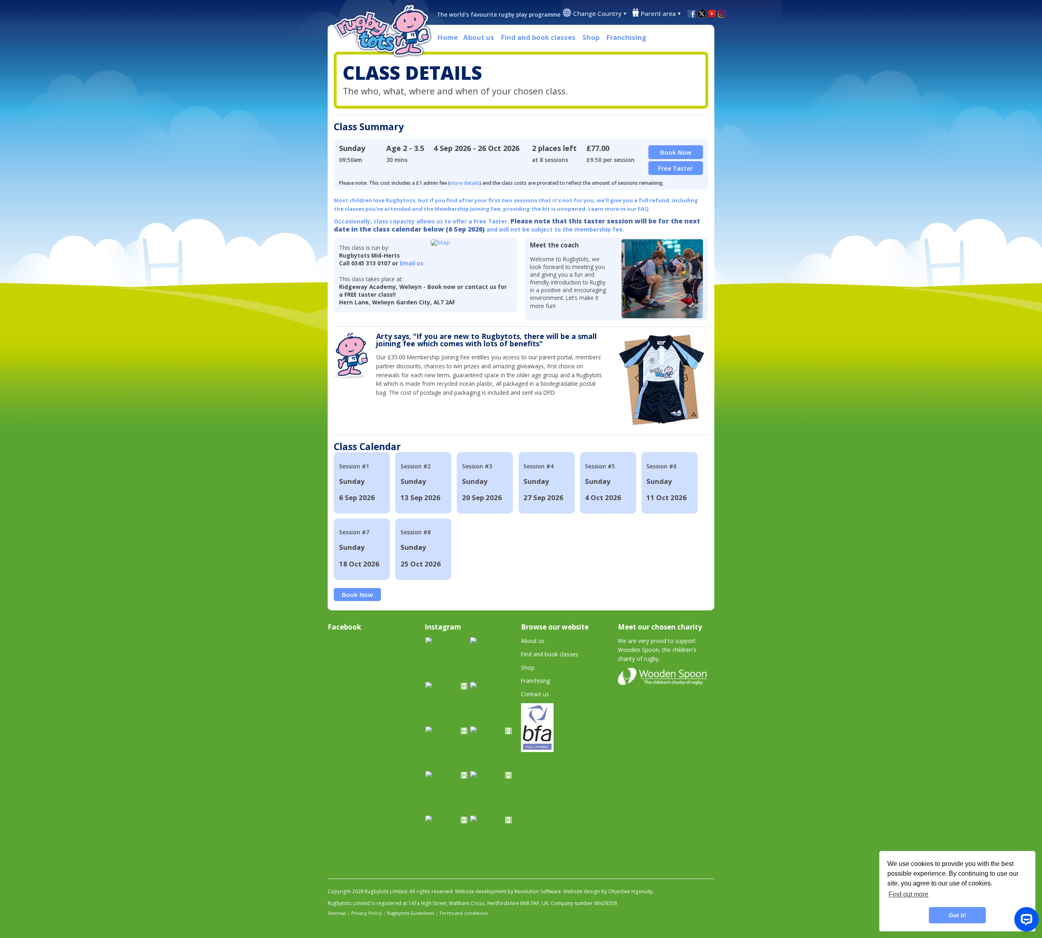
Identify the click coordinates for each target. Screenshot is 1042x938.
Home (448, 37)
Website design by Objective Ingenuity (607, 891)
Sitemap (337, 913)
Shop (591, 37)
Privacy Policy (366, 913)
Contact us (535, 694)
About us (478, 37)
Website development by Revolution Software (508, 891)
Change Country (597, 13)
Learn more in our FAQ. (619, 208)
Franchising (626, 37)
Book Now (357, 594)
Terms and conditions (463, 913)
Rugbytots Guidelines (410, 913)
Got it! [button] (957, 915)
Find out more (908, 894)
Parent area (658, 13)
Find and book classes (538, 37)
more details (464, 182)
